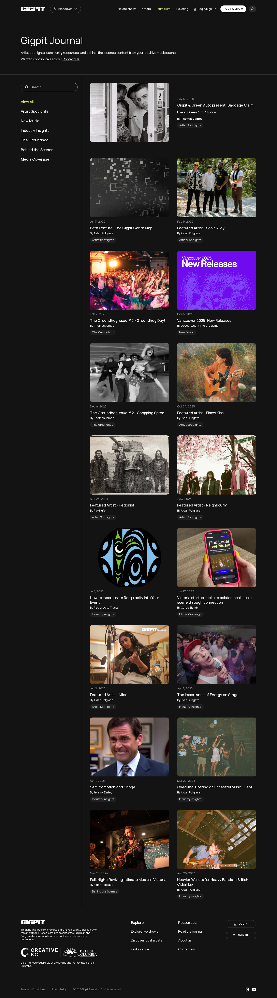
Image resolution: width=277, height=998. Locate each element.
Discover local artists (146, 940)
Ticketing (182, 9)
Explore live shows (144, 931)
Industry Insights (35, 130)
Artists (146, 9)
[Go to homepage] (33, 9)
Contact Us (70, 59)
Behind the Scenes (37, 149)
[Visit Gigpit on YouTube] (254, 989)
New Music (30, 120)
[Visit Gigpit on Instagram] (247, 989)
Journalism (163, 9)
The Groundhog (34, 140)
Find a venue (140, 949)
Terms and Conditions (33, 989)
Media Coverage (35, 159)
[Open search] (252, 8)
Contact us (186, 949)
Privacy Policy (59, 989)
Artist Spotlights (34, 111)
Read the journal (190, 931)
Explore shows (126, 9)
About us (185, 940)
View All (27, 101)
